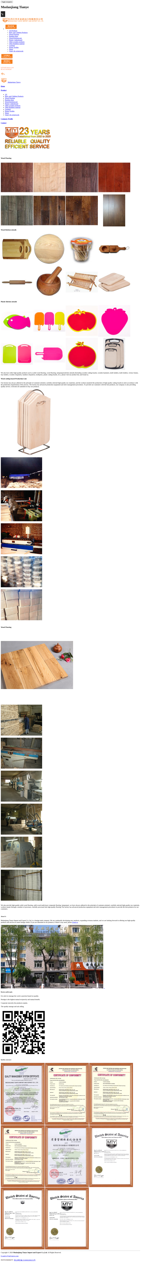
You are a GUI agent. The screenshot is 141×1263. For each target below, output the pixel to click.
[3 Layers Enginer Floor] (114, 226)
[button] (70, 90)
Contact (3, 123)
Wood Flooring (14, 34)
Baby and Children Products (18, 32)
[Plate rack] (82, 298)
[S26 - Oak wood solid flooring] (17, 193)
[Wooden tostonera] (114, 264)
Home (3, 86)
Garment (12, 45)
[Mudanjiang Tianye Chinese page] (3, 16)
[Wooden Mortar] (49, 298)
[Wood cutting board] (34, 455)
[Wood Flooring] (37, 702)
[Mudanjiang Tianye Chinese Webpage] (3, 75)
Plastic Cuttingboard (15, 40)
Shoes (11, 49)
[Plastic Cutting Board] (17, 336)
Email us (75, 922)
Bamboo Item (13, 36)
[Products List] (11, 29)
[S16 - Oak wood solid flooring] (82, 226)
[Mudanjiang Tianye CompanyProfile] (7, 58)
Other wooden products (16, 42)
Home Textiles (14, 47)
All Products (13, 31)
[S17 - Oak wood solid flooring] (49, 226)
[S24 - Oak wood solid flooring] (82, 193)
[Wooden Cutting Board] (49, 264)
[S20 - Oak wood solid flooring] (114, 193)
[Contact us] (7, 64)
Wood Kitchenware (15, 38)
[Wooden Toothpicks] (82, 264)
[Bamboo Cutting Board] (17, 264)
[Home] (22, 22)
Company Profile (7, 119)
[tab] (70, 90)
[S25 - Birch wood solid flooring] (49, 193)
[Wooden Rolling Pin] (17, 298)
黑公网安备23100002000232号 (25, 1260)
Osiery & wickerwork (16, 51)
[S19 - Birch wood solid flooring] (17, 226)
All (6, 94)
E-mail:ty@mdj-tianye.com (9, 1256)
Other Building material (16, 44)
